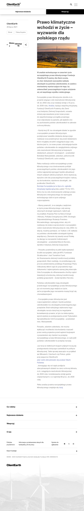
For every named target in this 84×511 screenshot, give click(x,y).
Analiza (51, 106)
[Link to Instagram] (73, 443)
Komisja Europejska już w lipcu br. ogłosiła (54, 186)
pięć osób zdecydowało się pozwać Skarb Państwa (54, 361)
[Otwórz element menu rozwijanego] (76, 407)
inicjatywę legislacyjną (46, 189)
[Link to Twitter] (69, 443)
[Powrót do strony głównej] (14, 4)
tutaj (61, 387)
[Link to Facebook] (64, 443)
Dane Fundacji (11, 451)
